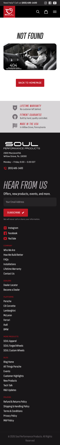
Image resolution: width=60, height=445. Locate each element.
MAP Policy (8, 420)
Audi (5, 324)
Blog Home (8, 362)
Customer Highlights (13, 376)
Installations (9, 264)
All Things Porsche (12, 366)
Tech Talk (8, 385)
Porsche (7, 301)
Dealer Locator (10, 285)
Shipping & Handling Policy (16, 406)
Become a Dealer (11, 290)
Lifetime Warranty (12, 269)
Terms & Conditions (12, 411)
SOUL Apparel (10, 341)
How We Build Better (13, 255)
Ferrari (6, 320)
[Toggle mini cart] (46, 12)
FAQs (5, 259)
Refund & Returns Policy (15, 401)
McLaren (7, 315)
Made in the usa (29, 124)
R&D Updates (9, 390)
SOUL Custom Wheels (13, 350)
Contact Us (8, 273)
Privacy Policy (10, 416)
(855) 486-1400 (29, 2)
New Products (10, 380)
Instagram (13, 228)
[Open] (55, 11)
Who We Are (9, 250)
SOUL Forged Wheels (13, 345)
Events (6, 371)
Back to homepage (30, 82)
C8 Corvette (9, 306)
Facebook (12, 233)
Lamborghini (9, 310)
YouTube (12, 238)
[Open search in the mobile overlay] (37, 12)
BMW (5, 329)
